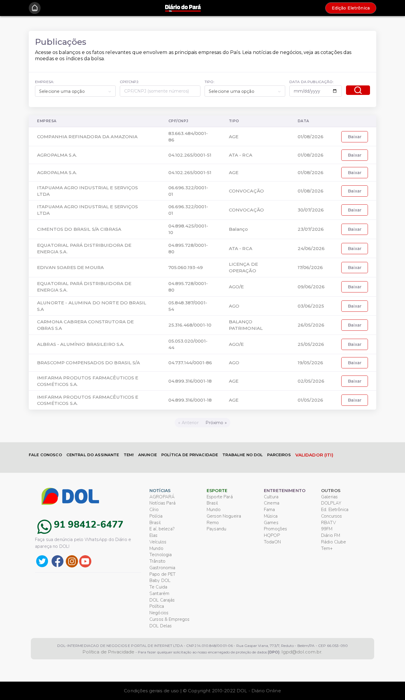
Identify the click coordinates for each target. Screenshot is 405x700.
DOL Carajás (162, 600)
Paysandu (216, 529)
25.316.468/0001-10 (190, 325)
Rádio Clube (333, 542)
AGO (234, 306)
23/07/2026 (311, 229)
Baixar (354, 136)
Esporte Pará (220, 497)
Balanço (238, 229)
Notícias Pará (162, 503)
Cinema (271, 503)
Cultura (271, 497)
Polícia (155, 516)
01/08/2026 (310, 136)
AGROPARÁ (162, 497)
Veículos (157, 542)
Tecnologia (160, 555)
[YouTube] (85, 561)
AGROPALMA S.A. (57, 155)
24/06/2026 (311, 248)
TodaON (272, 542)
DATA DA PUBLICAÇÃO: (311, 81)
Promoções (275, 529)
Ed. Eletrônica (334, 510)
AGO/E (236, 286)
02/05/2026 (311, 381)
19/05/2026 (310, 362)
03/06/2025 (311, 306)
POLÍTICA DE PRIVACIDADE (189, 454)
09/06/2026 (311, 286)
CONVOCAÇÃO (246, 191)
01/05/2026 (310, 400)
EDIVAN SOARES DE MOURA (70, 267)
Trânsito (157, 561)
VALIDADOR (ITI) (314, 455)
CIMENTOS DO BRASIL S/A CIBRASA (79, 229)
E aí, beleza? (161, 529)
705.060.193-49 (185, 267)
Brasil (155, 523)
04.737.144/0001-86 (190, 362)
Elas (153, 535)
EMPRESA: (44, 81)
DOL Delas (160, 626)
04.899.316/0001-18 (190, 381)
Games (271, 523)
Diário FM (330, 535)
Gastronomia (162, 568)
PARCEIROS (279, 454)
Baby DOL (159, 580)
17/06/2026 (310, 267)
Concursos (331, 516)
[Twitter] (42, 561)
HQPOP (272, 535)
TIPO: (210, 81)
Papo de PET (162, 574)
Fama (269, 510)
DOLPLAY (331, 503)
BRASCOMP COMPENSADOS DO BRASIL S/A (88, 362)
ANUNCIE (147, 454)
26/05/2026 (311, 325)
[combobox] (75, 91)
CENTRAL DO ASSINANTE (92, 454)
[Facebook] (57, 561)
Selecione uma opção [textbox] (62, 91)
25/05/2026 (311, 344)
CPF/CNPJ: (129, 81)
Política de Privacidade (108, 652)
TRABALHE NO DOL (242, 454)
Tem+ (327, 548)
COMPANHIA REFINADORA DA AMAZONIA (87, 136)
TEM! (129, 454)
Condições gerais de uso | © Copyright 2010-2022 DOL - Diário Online (202, 690)
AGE (233, 136)
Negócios (158, 613)
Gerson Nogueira (224, 516)
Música (271, 516)
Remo (213, 523)
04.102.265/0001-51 (190, 155)
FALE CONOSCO (45, 454)
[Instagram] (72, 561)
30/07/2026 (311, 210)
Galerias (329, 497)
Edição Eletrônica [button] (351, 8)
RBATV (328, 523)
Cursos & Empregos (169, 619)
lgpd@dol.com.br (301, 652)
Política (156, 606)
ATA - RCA (240, 155)
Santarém (159, 593)
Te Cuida (158, 587)
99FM (327, 529)
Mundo (156, 548)
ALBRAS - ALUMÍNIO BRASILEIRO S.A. (81, 344)
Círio (154, 510)
